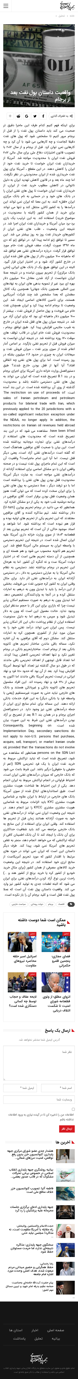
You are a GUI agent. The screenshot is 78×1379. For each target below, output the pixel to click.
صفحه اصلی (55, 1330)
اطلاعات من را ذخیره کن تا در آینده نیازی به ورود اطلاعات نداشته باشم (41, 1117)
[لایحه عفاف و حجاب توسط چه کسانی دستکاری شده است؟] (22, 982)
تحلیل (66, 933)
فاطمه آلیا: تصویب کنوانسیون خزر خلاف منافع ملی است (32, 1190)
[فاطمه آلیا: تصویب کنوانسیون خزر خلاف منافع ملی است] (65, 1194)
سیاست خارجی (19, 904)
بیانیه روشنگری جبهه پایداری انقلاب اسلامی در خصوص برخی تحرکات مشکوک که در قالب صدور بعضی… (31, 1173)
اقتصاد (61, 904)
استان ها (15, 1330)
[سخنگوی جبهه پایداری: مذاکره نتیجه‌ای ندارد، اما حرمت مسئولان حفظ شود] (65, 1250)
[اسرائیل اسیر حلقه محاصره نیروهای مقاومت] (22, 942)
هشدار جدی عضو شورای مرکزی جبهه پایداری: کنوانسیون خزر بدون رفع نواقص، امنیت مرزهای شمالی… (30, 1154)
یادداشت (19, 1338)
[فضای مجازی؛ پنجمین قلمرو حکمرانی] (56, 942)
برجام (50, 904)
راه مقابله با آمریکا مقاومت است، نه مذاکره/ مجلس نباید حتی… (31, 1231)
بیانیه (56, 1338)
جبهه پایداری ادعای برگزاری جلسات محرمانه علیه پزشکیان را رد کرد (31, 1209)
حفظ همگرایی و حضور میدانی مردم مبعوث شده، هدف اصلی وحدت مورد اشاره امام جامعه (30, 1269)
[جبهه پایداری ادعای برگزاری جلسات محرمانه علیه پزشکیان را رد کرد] (65, 1212)
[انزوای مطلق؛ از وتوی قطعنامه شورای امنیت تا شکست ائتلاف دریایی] (56, 982)
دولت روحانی (37, 904)
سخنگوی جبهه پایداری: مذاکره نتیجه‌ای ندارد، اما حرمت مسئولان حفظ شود (32, 1248)
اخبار (34, 1330)
